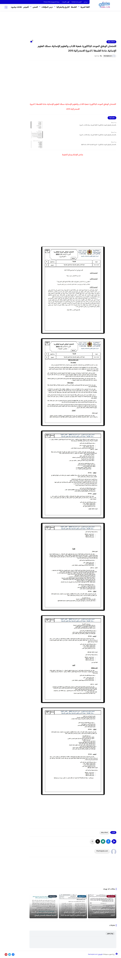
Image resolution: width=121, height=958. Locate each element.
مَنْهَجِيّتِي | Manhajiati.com (95, 954)
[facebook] (13, 954)
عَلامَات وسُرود (16, 7)
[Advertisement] (60, 26)
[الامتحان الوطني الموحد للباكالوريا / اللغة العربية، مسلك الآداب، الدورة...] (37, 125)
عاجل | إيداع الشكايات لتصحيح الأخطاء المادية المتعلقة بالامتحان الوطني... (44, 914)
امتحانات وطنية (111, 42)
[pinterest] (6, 954)
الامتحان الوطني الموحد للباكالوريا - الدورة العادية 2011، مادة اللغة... (98, 145)
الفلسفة (74, 7)
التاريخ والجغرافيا (63, 7)
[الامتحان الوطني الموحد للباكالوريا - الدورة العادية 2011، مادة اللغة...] (37, 144)
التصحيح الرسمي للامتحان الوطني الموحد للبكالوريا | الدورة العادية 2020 (73, 914)
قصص (35, 7)
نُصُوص (26, 7)
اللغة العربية (85, 7)
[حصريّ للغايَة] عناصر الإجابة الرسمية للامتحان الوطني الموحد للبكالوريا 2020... (103, 912)
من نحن (86, 2)
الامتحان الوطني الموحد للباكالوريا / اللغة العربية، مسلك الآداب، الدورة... (98, 125)
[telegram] (9, 954)
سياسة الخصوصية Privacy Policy (52, 2)
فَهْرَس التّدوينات (65, 2)
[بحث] (6, 7)
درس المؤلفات (47, 7)
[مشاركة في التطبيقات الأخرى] (92, 841)
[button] (108, 841)
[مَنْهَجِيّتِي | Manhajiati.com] (104, 5)
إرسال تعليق (110, 933)
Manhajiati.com (108, 56)
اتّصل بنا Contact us (76, 2)
